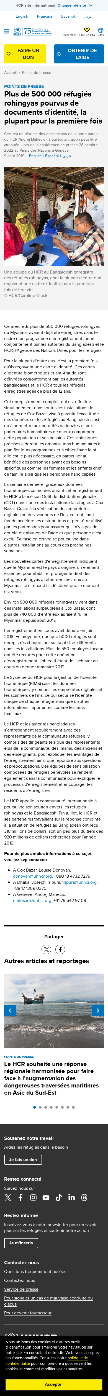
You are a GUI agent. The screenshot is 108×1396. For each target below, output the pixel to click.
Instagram (33, 1197)
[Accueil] (32, 32)
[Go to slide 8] (75, 1108)
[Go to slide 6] (63, 1108)
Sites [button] (101, 35)
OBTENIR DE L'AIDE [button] (82, 54)
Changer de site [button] (72, 5)
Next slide (98, 1010)
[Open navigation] (6, 31)
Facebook (20, 1197)
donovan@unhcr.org (32, 876)
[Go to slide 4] (52, 1108)
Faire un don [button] (87, 35)
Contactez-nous (19, 1280)
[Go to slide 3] (47, 1108)
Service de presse (21, 1289)
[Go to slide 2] (41, 1108)
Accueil (10, 72)
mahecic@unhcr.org (32, 900)
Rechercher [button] (69, 35)
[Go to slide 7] (69, 1108)
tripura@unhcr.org (79, 882)
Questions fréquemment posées (35, 1272)
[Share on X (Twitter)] (46, 949)
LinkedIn (71, 1197)
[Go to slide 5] (58, 1108)
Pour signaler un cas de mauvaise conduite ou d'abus (48, 1301)
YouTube (46, 1197)
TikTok (58, 1197)
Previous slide (10, 1010)
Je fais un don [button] (23, 1159)
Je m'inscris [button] (21, 1243)
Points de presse (36, 72)
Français (44, 16)
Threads (84, 1197)
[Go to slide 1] (36, 1108)
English (22, 16)
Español (68, 16)
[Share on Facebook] (60, 949)
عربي (88, 16)
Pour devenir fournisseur (28, 1313)
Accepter (54, 1384)
